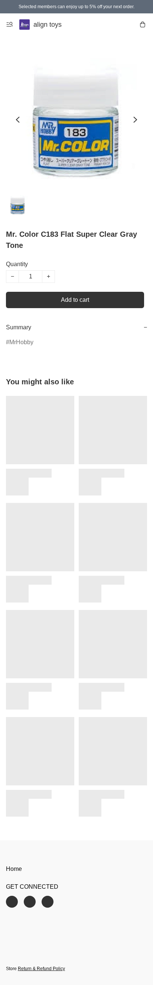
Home (14, 869)
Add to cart (75, 300)
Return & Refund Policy (41, 968)
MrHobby (21, 342)
